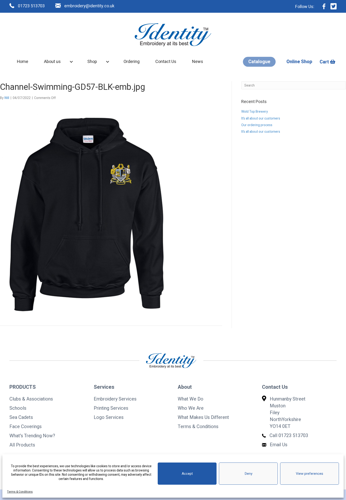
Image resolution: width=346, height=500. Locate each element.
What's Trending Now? (32, 435)
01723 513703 (293, 435)
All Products (22, 445)
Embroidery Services (115, 399)
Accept (187, 473)
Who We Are (191, 408)
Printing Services (111, 408)
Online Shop (299, 61)
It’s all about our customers (260, 118)
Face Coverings (25, 426)
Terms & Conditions (20, 492)
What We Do (190, 399)
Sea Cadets (21, 417)
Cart (325, 61)
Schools (17, 408)
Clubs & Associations (31, 399)
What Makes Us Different (203, 417)
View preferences (309, 473)
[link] (22, 61)
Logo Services (109, 417)
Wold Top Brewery (254, 111)
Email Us (278, 444)
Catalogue (259, 61)
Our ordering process (256, 125)
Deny (248, 473)
